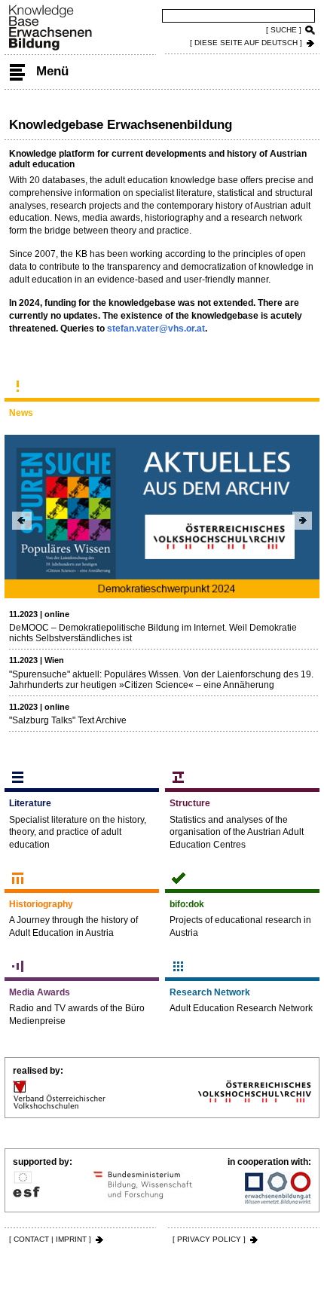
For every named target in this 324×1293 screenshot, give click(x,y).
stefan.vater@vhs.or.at (156, 328)
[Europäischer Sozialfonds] (26, 1187)
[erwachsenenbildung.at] (278, 1187)
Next (302, 521)
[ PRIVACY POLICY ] (209, 1239)
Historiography (41, 904)
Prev (22, 521)
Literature (30, 803)
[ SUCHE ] (283, 30)
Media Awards (39, 992)
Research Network (210, 992)
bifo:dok (187, 904)
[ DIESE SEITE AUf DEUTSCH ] (246, 42)
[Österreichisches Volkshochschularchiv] (254, 1095)
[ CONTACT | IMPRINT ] (50, 1239)
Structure (190, 803)
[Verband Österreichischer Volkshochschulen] (59, 1095)
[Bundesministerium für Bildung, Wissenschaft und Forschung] (143, 1187)
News (21, 413)
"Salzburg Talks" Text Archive (68, 720)
